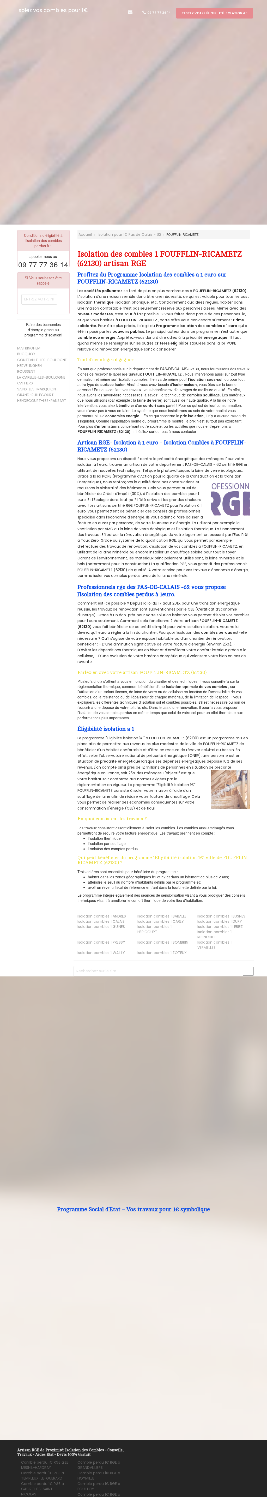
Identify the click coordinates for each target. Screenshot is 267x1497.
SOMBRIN (162, 942)
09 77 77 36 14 (159, 12)
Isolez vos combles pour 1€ (52, 10)
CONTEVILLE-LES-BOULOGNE (42, 360)
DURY (219, 921)
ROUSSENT (26, 371)
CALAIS (101, 921)
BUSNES (221, 916)
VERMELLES (214, 945)
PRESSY (101, 942)
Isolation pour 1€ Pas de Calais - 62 (129, 234)
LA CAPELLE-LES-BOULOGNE (41, 377)
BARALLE (161, 916)
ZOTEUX (162, 952)
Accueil (84, 234)
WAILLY (101, 952)
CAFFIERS (25, 383)
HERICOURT (154, 929)
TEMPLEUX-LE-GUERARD (42, 1475)
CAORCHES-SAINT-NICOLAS (42, 1489)
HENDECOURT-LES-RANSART (41, 400)
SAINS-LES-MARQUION (36, 389)
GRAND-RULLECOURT (35, 394)
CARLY (160, 921)
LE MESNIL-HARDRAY (44, 1465)
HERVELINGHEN (29, 365)
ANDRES (101, 916)
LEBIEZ (220, 926)
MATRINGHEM (28, 348)
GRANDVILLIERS (98, 1465)
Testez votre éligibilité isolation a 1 (214, 13)
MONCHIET (214, 934)
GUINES (101, 926)
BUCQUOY (26, 354)
